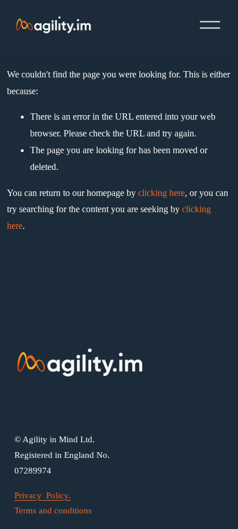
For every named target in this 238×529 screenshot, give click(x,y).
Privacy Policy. (42, 495)
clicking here (161, 193)
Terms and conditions (53, 510)
